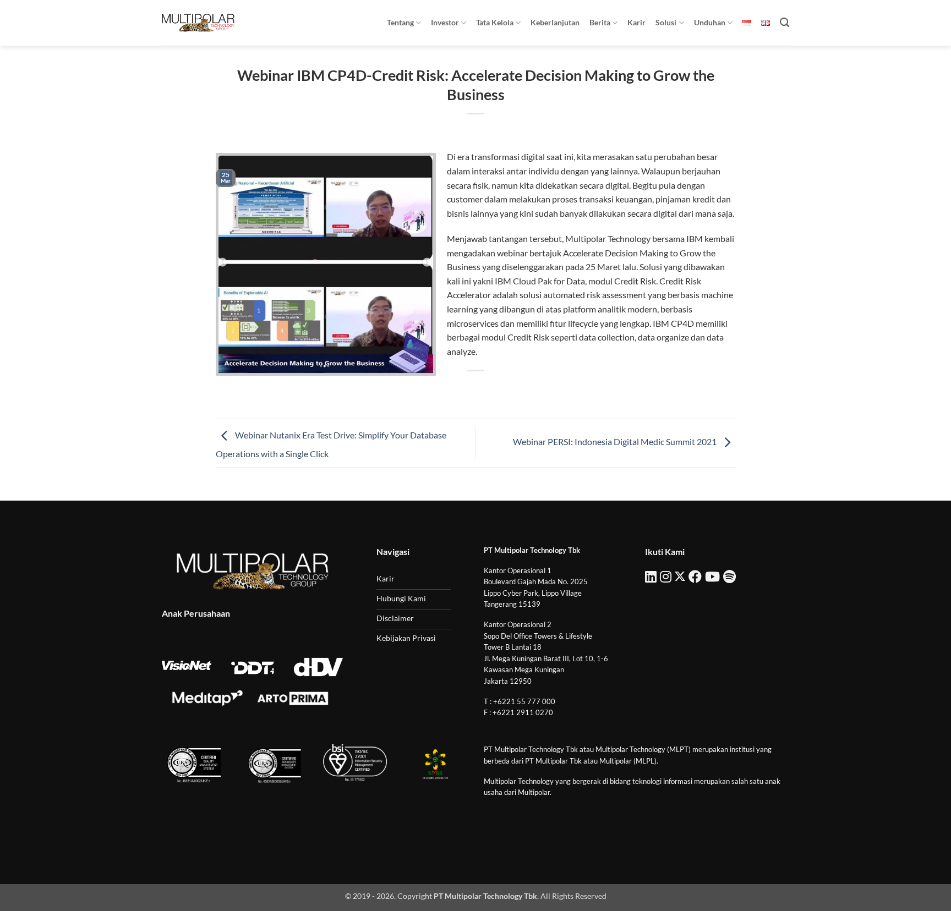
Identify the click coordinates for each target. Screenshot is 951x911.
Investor (445, 22)
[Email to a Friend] (476, 389)
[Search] (784, 23)
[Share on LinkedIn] (516, 389)
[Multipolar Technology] (198, 23)
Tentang (400, 22)
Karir (636, 22)
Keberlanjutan (555, 22)
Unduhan (709, 22)
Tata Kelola (494, 22)
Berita (599, 22)
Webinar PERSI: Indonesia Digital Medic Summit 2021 (615, 442)
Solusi (665, 22)
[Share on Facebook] (436, 389)
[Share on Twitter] (456, 389)
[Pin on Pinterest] (496, 389)
